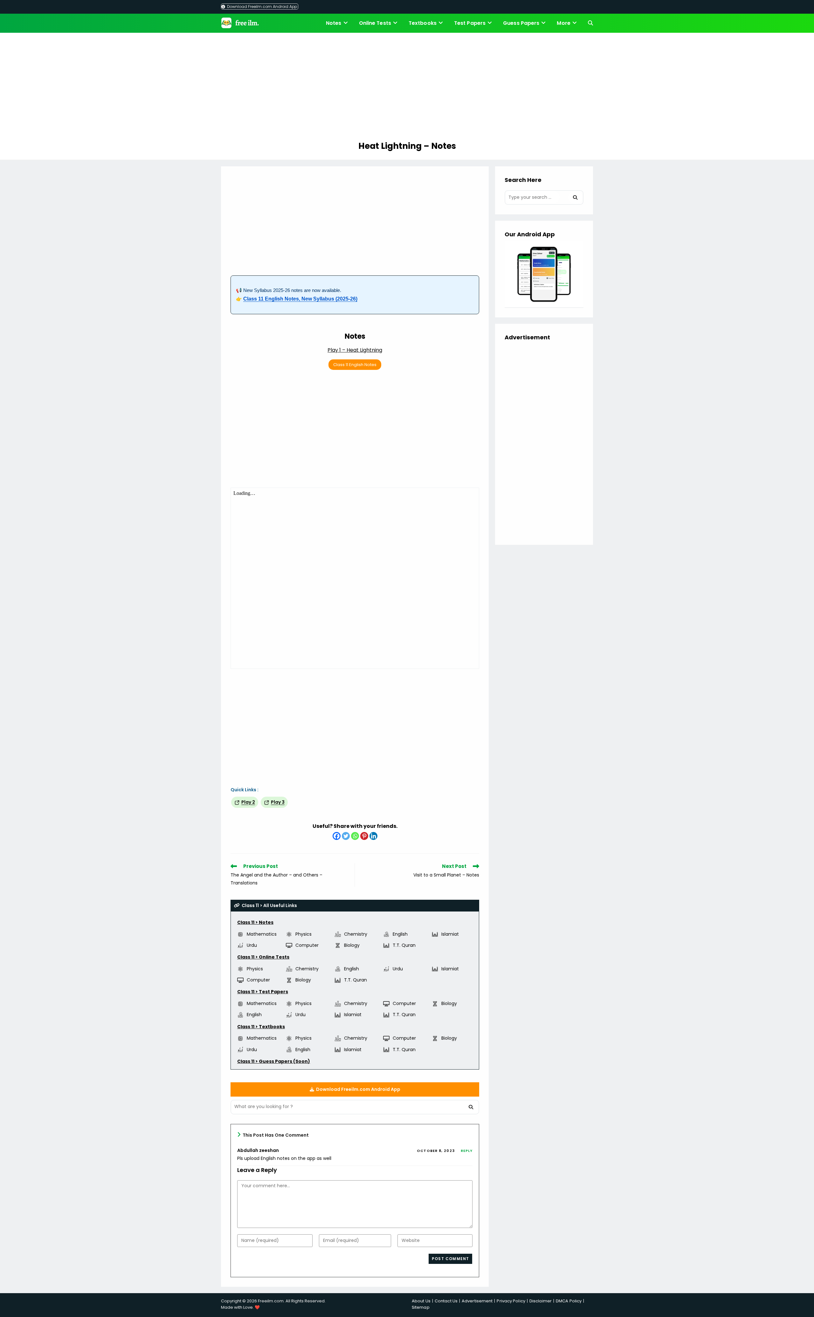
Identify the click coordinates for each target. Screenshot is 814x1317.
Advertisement (477, 1301)
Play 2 (248, 802)
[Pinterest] (364, 836)
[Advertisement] (407, 87)
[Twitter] (346, 836)
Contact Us (446, 1301)
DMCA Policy (569, 1301)
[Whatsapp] (355, 836)
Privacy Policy (511, 1301)
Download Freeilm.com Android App (261, 6)
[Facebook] (337, 836)
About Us (421, 1301)
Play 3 (278, 802)
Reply (467, 1150)
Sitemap (421, 1307)
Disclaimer (540, 1301)
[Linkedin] (373, 836)
